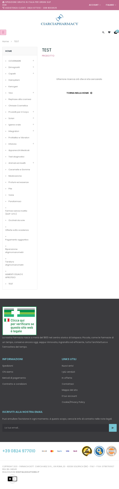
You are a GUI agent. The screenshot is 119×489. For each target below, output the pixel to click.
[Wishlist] (109, 32)
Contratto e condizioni (14, 383)
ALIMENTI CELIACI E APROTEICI (14, 276)
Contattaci (68, 383)
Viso (11, 92)
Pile (10, 188)
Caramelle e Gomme (19, 169)
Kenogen (13, 86)
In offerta (67, 377)
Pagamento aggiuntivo (17, 239)
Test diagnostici (16, 156)
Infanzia (12, 143)
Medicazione (15, 175)
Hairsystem (14, 80)
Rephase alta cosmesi (20, 99)
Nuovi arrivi (67, 365)
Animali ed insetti (17, 163)
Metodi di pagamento (14, 377)
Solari (11, 118)
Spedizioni (7, 365)
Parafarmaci (15, 201)
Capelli (12, 73)
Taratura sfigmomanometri (14, 263)
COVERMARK (15, 60)
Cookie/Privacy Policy (73, 402)
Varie (11, 195)
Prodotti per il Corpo (19, 111)
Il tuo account (69, 396)
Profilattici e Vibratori (19, 137)
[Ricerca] (103, 32)
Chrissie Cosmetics (18, 105)
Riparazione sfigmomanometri (14, 251)
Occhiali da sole (17, 220)
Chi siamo (7, 371)
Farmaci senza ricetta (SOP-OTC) (16, 212)
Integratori (14, 131)
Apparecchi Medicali (19, 150)
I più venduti (68, 371)
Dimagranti (14, 67)
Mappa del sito (70, 390)
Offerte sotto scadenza (17, 230)
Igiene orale (15, 124)
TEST (11, 283)
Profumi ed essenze (19, 182)
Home (8, 51)
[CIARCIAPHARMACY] (59, 19)
